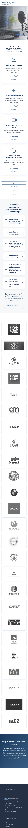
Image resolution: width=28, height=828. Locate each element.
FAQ (14, 190)
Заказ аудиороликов (14, 183)
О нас (14, 194)
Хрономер (14, 186)
